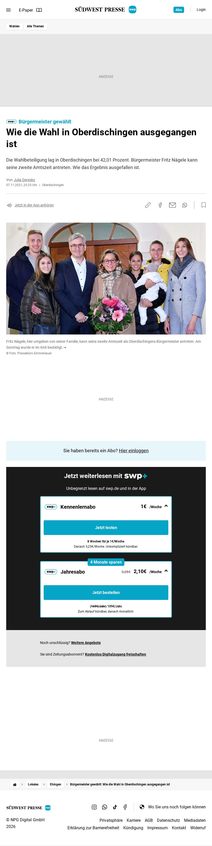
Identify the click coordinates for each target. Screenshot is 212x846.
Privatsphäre (111, 820)
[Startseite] (14, 784)
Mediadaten (195, 820)
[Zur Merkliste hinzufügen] (202, 205)
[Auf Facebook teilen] (160, 205)
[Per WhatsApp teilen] (185, 205)
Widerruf (198, 827)
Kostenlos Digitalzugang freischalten (115, 654)
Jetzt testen (106, 527)
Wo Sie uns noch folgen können (177, 807)
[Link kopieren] (148, 205)
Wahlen (14, 26)
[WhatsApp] (105, 807)
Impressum (157, 827)
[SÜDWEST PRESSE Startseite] (106, 9)
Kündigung (133, 827)
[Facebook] (125, 807)
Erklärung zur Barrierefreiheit (93, 827)
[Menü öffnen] (8, 10)
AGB (149, 820)
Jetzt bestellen (106, 592)
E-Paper (26, 10)
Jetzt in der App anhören (34, 205)
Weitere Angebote (86, 643)
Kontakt (179, 827)
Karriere (134, 820)
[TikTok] (115, 807)
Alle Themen (35, 26)
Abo (179, 10)
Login (201, 9)
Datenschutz (168, 820)
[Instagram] (94, 807)
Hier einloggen (134, 450)
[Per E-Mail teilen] (173, 205)
